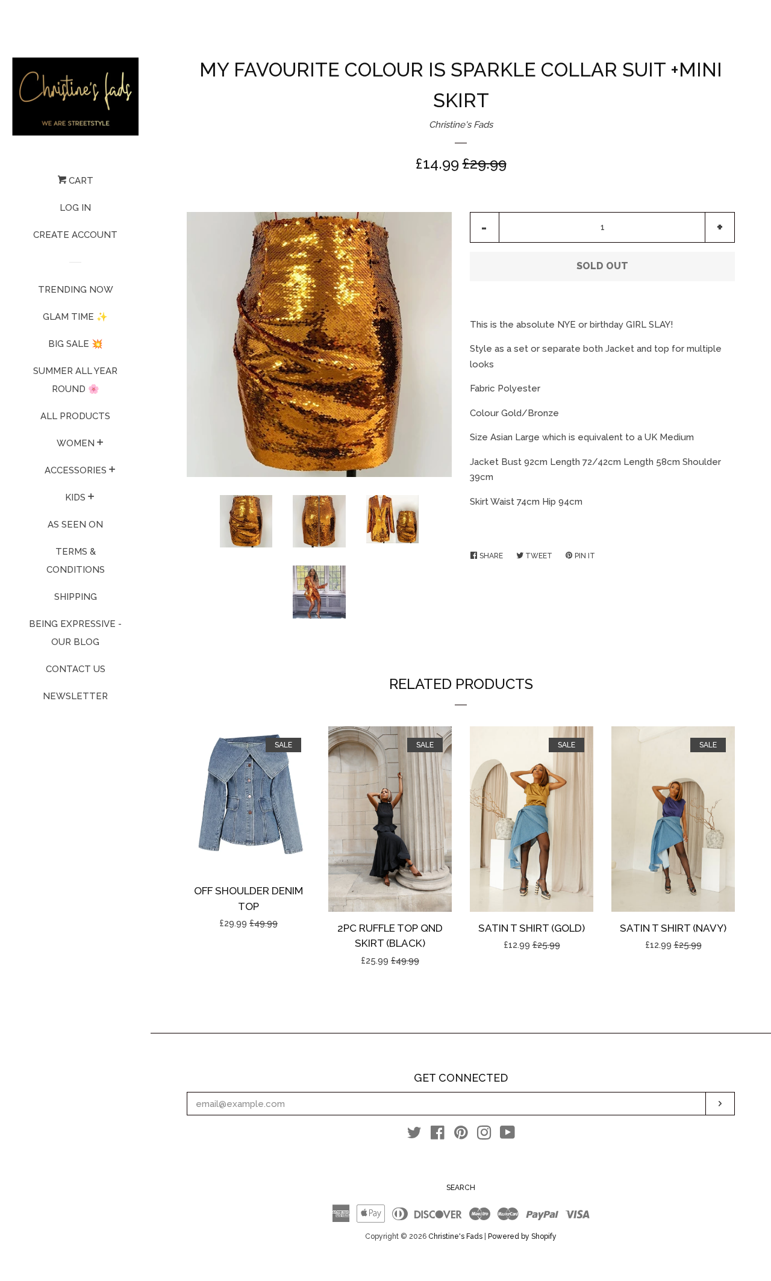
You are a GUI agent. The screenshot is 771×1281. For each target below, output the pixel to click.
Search (460, 1187)
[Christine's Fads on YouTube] (507, 1135)
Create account (75, 234)
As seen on (75, 524)
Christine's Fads (461, 124)
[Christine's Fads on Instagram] (484, 1135)
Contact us (75, 669)
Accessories (76, 470)
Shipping (75, 596)
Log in (75, 207)
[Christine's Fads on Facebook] (437, 1135)
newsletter (75, 696)
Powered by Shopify (522, 1236)
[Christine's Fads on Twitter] (414, 1135)
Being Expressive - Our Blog (75, 633)
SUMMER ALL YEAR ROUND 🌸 (75, 380)
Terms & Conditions (75, 560)
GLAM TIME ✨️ (75, 316)
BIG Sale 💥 (75, 343)
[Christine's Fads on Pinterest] (461, 1135)
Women (76, 443)
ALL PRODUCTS (75, 416)
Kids (75, 497)
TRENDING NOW (75, 289)
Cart (79, 180)
